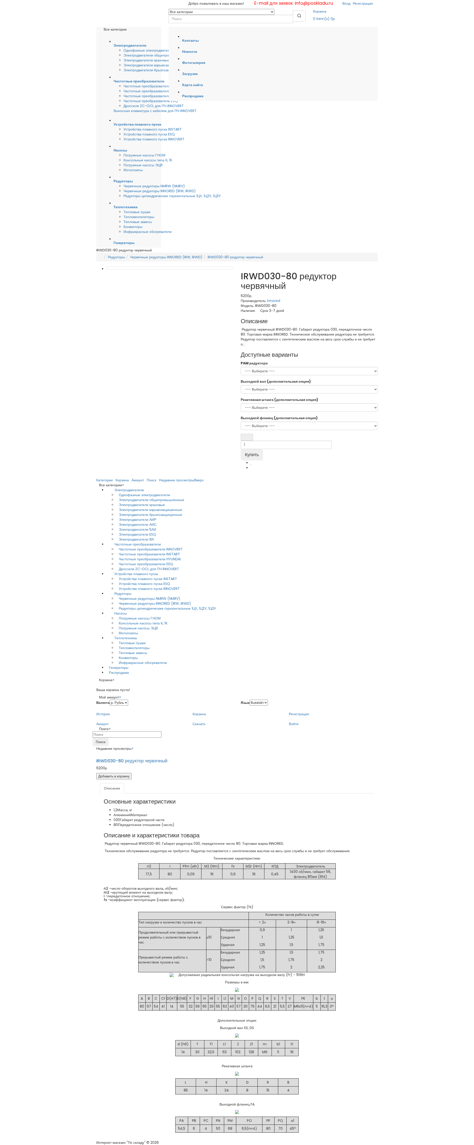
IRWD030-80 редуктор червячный (235, 257)
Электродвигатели (129, 490)
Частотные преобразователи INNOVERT (155, 91)
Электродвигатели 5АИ (137, 529)
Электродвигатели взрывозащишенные (155, 65)
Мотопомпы (133, 170)
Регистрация (363, 3)
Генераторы (118, 667)
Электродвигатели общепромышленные (156, 55)
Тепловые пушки (136, 211)
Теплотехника (125, 638)
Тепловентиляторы (138, 216)
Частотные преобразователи (137, 544)
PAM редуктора (254, 363)
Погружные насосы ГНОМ (144, 155)
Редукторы (116, 257)
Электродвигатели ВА (136, 539)
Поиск (100, 741)
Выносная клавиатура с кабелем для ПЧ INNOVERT (155, 110)
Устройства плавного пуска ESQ (149, 134)
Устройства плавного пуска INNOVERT (153, 139)
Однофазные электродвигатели (149, 50)
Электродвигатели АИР (137, 519)
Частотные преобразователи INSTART (154, 86)
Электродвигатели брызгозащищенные (155, 70)
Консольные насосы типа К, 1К (147, 160)
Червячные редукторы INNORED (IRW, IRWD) (159, 190)
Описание (112, 788)
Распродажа (119, 672)
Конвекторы (132, 226)
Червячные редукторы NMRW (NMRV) (154, 186)
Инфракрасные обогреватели (147, 231)
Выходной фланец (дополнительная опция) (279, 417)
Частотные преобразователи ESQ (150, 100)
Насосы (120, 613)
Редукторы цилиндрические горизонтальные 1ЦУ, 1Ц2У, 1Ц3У (172, 195)
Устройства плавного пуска (136, 573)
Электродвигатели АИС (138, 524)
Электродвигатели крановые (146, 60)
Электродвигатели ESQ (137, 534)
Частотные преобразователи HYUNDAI (154, 96)
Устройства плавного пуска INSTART (152, 129)
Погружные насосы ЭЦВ (142, 165)
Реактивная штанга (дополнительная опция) (279, 399)
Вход (346, 3)
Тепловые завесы (137, 221)
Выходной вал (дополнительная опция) (276, 381)
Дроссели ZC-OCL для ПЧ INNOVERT (153, 105)
